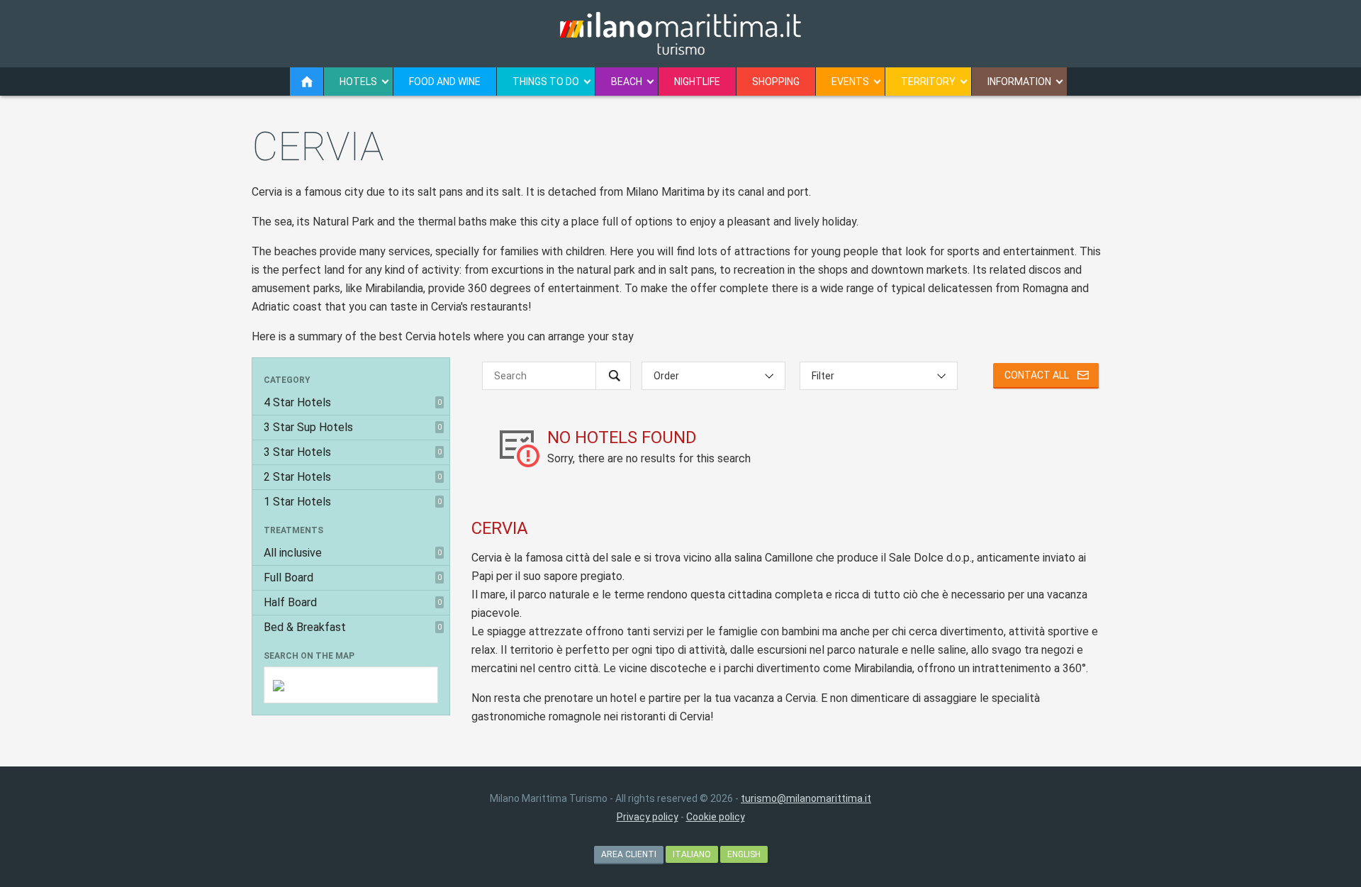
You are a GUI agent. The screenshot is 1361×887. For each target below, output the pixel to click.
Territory (928, 81)
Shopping (776, 81)
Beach (626, 81)
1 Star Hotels (353, 501)
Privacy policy (647, 816)
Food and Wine (445, 81)
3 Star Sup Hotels (353, 427)
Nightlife (697, 81)
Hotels (358, 81)
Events (850, 81)
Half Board (353, 602)
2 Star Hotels (353, 477)
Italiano (692, 854)
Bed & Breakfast (353, 627)
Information (1019, 81)
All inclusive (353, 552)
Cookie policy (715, 816)
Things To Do (546, 81)
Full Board (353, 577)
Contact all (1036, 375)
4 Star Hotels (353, 402)
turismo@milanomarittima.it (806, 798)
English (744, 854)
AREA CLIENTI (628, 854)
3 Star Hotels (353, 452)
